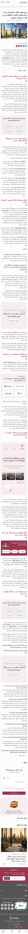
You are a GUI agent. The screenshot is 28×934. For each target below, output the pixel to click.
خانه (26, 6)
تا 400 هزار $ (19, 131)
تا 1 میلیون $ (9, 131)
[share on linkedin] (21, 46)
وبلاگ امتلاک (20, 6)
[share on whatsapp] (26, 46)
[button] (5, 778)
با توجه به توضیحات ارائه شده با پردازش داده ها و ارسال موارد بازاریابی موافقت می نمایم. (13, 789)
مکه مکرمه (5, 551)
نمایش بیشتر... (8, 393)
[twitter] (5, 908)
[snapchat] (2, 908)
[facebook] (12, 905)
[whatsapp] (5, 905)
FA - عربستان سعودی (15, 925)
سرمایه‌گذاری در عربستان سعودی (8, 6)
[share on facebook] (24, 46)
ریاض (22, 551)
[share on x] (19, 46)
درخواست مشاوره (14, 320)
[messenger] (9, 905)
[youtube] (9, 908)
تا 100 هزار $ (19, 126)
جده (14, 551)
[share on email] (17, 46)
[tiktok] (12, 908)
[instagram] (2, 905)
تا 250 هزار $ (9, 126)
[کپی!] (26, 81)
